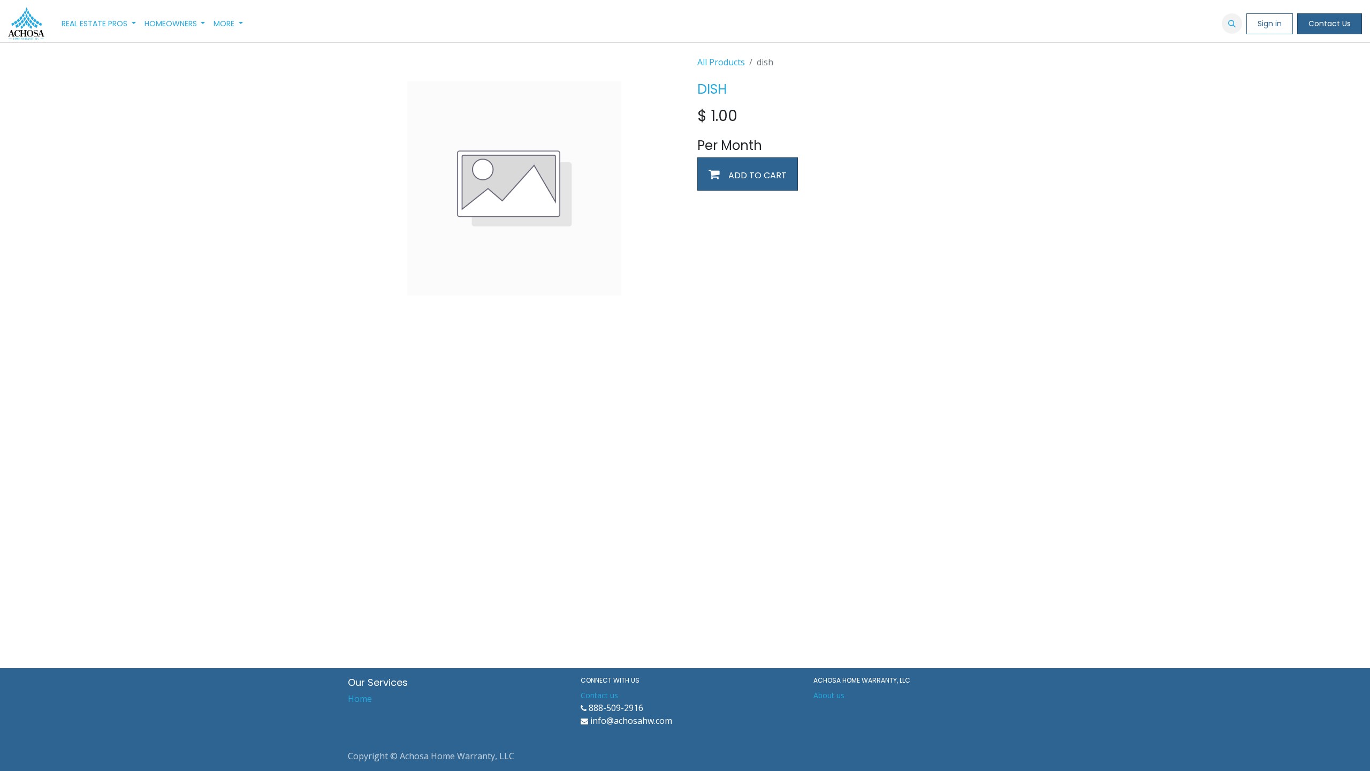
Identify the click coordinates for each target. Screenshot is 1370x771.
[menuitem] (98, 23)
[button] (1232, 23)
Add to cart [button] (756, 175)
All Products (721, 62)
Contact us (599, 695)
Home (360, 699)
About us (828, 695)
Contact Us (1329, 23)
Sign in (1270, 23)
